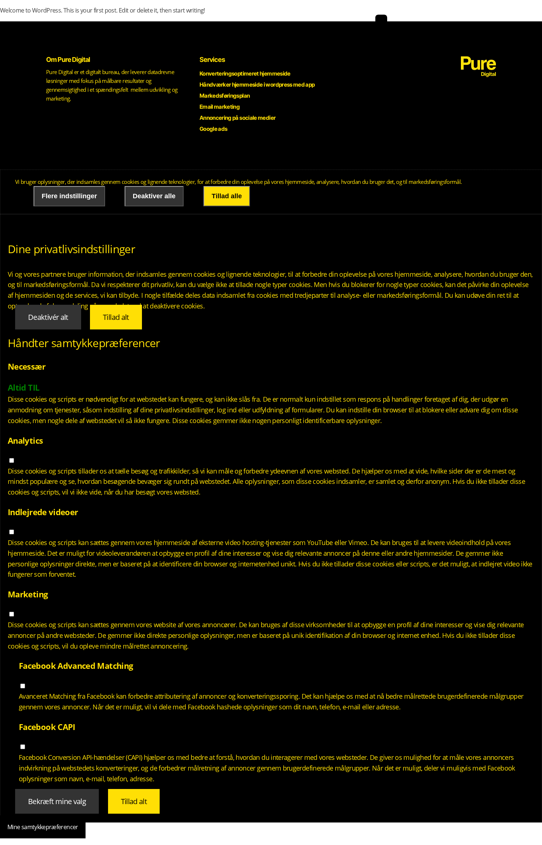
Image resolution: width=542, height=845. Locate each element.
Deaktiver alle (154, 196)
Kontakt (457, 39)
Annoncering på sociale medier (237, 117)
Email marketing (219, 106)
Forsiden (487, 39)
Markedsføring (309, 39)
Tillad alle (227, 196)
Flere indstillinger (69, 196)
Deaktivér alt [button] (48, 317)
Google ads (213, 128)
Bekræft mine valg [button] (57, 801)
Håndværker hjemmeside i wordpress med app (257, 84)
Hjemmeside (266, 39)
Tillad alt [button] (116, 317)
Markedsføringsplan (224, 95)
